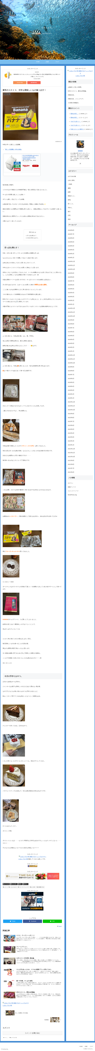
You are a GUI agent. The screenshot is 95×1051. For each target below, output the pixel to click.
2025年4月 (71, 292)
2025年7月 (71, 281)
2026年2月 (71, 253)
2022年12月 (71, 402)
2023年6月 (71, 378)
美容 (69, 219)
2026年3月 (71, 249)
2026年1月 (71, 257)
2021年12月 (71, 449)
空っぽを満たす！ (32, 235)
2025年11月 (71, 265)
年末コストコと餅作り (77, 129)
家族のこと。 (72, 196)
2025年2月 (71, 300)
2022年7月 (71, 421)
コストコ (6, 887)
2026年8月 (71, 230)
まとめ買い (33, 887)
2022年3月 (71, 437)
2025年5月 (71, 289)
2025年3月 (71, 296)
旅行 (69, 211)
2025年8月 (71, 277)
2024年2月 (71, 347)
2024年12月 (71, 308)
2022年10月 (71, 409)
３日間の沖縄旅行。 (74, 103)
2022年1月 (71, 445)
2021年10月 (71, 456)
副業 (69, 192)
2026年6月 (71, 238)
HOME (81, 1046)
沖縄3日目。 (71, 95)
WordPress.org (72, 495)
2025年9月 (71, 273)
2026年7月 (71, 234)
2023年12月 (71, 355)
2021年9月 (71, 460)
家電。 (70, 200)
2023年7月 (71, 374)
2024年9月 (71, 320)
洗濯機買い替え (41, 887)
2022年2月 (71, 441)
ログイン (70, 483)
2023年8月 (71, 370)
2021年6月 (71, 472)
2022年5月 (71, 429)
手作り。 (26, 884)
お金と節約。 (14, 884)
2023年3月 (71, 390)
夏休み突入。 (75, 113)
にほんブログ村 (23, 859)
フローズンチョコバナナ (24, 887)
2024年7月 (71, 328)
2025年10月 (71, 269)
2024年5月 (71, 335)
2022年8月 (71, 417)
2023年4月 (71, 386)
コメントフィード (73, 491)
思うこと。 (71, 203)
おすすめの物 (7, 884)
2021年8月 (71, 464)
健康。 (20, 884)
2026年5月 (71, 242)
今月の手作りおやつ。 (33, 238)
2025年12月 (71, 261)
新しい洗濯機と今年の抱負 (13, 149)
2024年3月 (71, 343)
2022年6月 (71, 425)
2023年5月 (71, 382)
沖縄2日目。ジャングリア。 (76, 99)
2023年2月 (71, 394)
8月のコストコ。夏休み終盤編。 (77, 91)
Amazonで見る (20, 82)
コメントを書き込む (32, 1033)
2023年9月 (71, 367)
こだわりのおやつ (13, 887)
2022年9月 (71, 413)
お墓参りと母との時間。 (75, 87)
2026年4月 (71, 246)
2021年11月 (71, 452)
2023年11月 (71, 359)
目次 (30, 232)
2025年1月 (71, 304)
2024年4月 (71, 339)
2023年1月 (71, 398)
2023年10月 (71, 363)
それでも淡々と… (76, 121)
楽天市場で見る (34, 82)
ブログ (91, 1046)
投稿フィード (72, 487)
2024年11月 (71, 312)
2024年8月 (71, 324)
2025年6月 (71, 285)
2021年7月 (71, 468)
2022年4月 (71, 433)
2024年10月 (71, 316)
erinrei (80, 151)
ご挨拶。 (70, 184)
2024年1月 (71, 351)
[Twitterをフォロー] (80, 163)
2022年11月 (71, 406)
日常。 (70, 215)
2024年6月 (71, 331)
